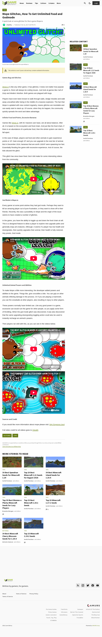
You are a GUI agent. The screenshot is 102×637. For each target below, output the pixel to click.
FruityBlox (80, 618)
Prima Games (52, 612)
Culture (43, 3)
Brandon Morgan (7, 511)
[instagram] (83, 585)
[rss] (78, 585)
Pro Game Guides (51, 609)
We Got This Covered (76, 612)
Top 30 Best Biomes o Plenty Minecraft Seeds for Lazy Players (12, 504)
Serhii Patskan (7, 481)
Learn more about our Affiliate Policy (11, 446)
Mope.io (5, 87)
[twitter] (88, 585)
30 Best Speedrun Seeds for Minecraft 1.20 (11, 475)
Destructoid (96, 612)
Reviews (29, 3)
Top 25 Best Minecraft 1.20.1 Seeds (31, 503)
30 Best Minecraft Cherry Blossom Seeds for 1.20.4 (10, 536)
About (4, 594)
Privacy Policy (33, 594)
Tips (36, 3)
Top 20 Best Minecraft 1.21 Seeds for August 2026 (33, 475)
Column (51, 3)
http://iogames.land (57, 425)
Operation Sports (77, 615)
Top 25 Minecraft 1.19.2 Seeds (31, 534)
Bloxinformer (95, 618)
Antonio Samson (7, 542)
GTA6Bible (53, 620)
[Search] (85, 3)
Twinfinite (64, 609)
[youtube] (98, 585)
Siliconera (64, 612)
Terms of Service (21, 594)
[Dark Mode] (90, 3)
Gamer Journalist (51, 615)
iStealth (35, 430)
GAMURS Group (96, 625)
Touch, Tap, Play (51, 618)
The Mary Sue (95, 615)
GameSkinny (63, 615)
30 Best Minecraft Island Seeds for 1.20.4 (53, 475)
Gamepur (80, 609)
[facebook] (93, 585)
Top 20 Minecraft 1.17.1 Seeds (53, 501)
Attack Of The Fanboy (93, 609)
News (22, 3)
